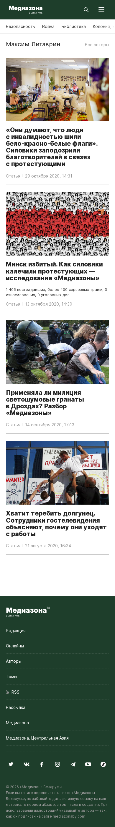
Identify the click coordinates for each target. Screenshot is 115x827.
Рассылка (15, 707)
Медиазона (17, 722)
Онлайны (15, 645)
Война (48, 26)
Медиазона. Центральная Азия (37, 737)
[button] (101, 10)
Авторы (14, 661)
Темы (11, 676)
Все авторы (97, 44)
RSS (14, 692)
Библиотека (74, 26)
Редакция (16, 630)
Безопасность (20, 26)
